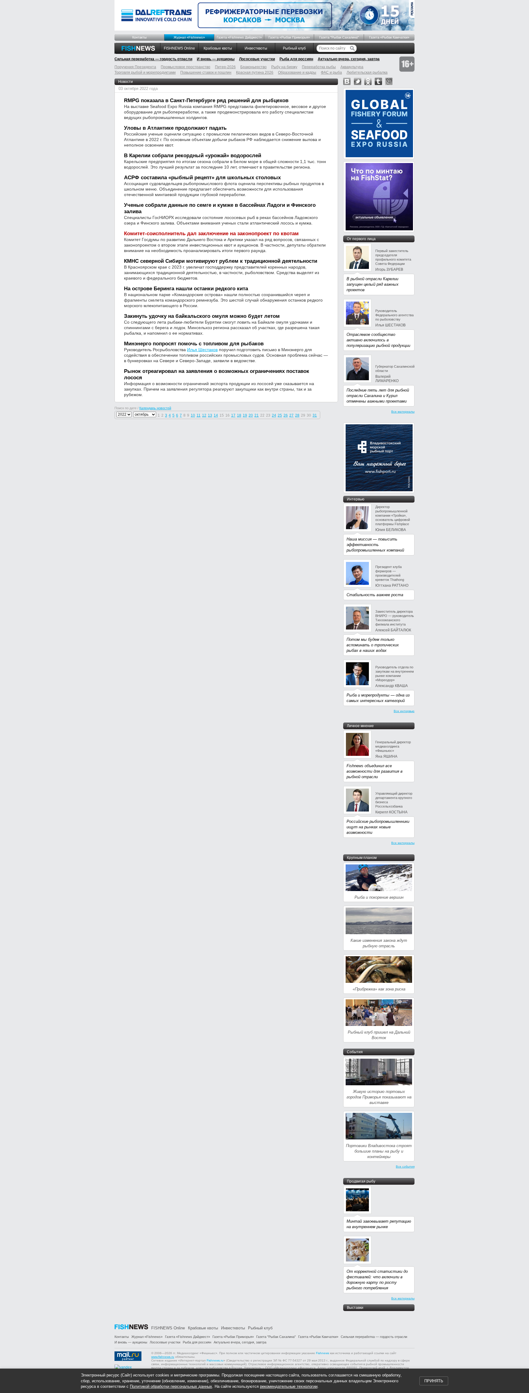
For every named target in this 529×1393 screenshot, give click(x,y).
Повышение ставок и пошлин (205, 72)
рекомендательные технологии (288, 1386)
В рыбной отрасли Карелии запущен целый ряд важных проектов (373, 284)
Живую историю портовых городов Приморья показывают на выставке (379, 1097)
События (355, 1052)
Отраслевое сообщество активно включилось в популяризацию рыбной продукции (378, 340)
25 (280, 415)
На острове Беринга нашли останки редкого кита (186, 289)
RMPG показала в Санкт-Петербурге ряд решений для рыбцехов (206, 100)
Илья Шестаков (202, 349)
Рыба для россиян (296, 59)
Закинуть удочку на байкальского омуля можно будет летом (202, 316)
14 (216, 415)
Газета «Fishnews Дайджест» (239, 37)
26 (285, 415)
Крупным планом (362, 858)
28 (297, 415)
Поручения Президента (135, 67)
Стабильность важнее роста (375, 594)
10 (193, 415)
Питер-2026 (225, 67)
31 (315, 415)
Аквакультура (351, 67)
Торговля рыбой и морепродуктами (145, 72)
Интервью (355, 499)
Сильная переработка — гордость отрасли (153, 59)
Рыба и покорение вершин (379, 897)
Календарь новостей (155, 408)
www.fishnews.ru (162, 1356)
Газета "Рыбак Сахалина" (339, 37)
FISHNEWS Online (179, 48)
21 (256, 415)
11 (199, 415)
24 (274, 415)
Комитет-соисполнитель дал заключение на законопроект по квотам (211, 233)
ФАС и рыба (331, 72)
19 (245, 415)
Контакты (139, 37)
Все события (405, 1166)
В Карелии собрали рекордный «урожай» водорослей (192, 155)
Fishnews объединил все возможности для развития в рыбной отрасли (375, 771)
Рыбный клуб (294, 48)
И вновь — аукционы (215, 59)
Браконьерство (253, 67)
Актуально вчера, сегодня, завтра (349, 59)
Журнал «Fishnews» (189, 37)
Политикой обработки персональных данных (171, 1386)
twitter (357, 81)
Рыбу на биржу (284, 67)
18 (239, 415)
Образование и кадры (297, 72)
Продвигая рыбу (361, 1181)
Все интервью (404, 711)
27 (291, 415)
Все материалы (403, 411)
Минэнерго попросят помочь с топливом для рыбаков (194, 344)
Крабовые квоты (218, 48)
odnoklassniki (368, 81)
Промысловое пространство (185, 67)
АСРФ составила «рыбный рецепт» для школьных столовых (202, 177)
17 (233, 415)
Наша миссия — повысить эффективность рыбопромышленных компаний (375, 544)
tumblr (378, 81)
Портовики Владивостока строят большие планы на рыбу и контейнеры (379, 1151)
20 (251, 415)
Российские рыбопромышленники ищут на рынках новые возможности (378, 827)
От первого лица (361, 239)
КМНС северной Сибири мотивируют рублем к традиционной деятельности (220, 261)
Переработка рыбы (319, 67)
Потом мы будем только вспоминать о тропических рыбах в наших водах (373, 645)
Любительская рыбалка (367, 72)
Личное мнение (360, 726)
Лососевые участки (257, 59)
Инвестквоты (256, 48)
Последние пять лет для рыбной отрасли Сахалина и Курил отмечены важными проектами (378, 395)
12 (204, 415)
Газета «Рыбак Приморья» (289, 37)
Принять (433, 1381)
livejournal (388, 81)
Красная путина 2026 (254, 72)
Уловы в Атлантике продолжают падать (175, 128)
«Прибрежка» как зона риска (379, 989)
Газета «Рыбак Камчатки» (389, 37)
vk (347, 81)
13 (210, 415)
